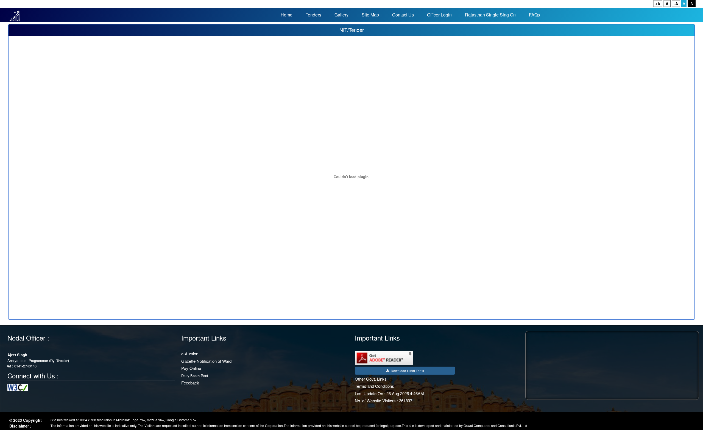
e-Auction (189, 353)
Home (286, 15)
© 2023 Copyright (25, 420)
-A (676, 3)
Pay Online (191, 368)
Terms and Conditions (374, 386)
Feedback (190, 383)
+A (657, 3)
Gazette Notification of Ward (206, 361)
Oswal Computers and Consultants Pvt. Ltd (495, 425)
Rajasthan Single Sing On (490, 15)
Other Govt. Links (371, 379)
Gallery (341, 15)
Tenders (313, 15)
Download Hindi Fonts (406, 370)
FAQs (534, 15)
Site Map (370, 15)
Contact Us (403, 15)
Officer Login (439, 15)
